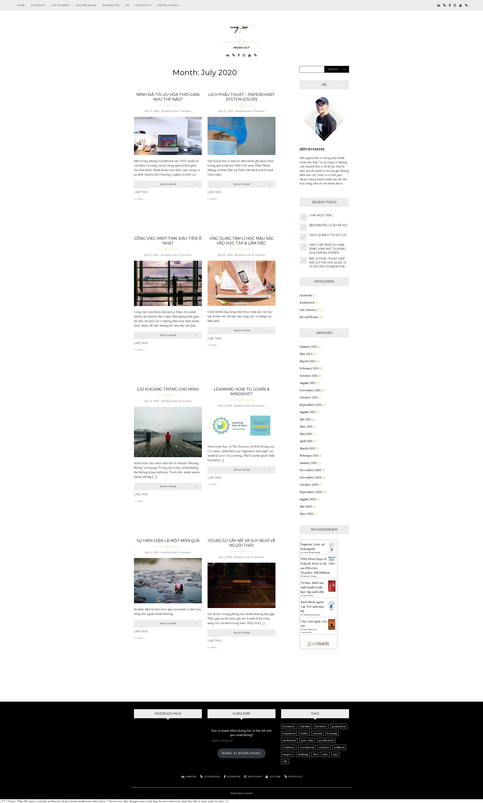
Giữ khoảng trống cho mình (168, 389)
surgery (288, 754)
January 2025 (308, 346)
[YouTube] (460, 5)
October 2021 (308, 397)
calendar (305, 726)
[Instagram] (454, 5)
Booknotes (110, 5)
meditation (289, 740)
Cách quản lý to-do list (328, 235)
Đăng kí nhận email (241, 753)
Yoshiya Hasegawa (311, 614)
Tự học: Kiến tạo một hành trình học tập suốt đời (312, 587)
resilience (289, 747)
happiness (289, 733)
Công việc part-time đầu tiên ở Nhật (168, 240)
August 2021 (307, 412)
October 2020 (309, 484)
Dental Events (168, 5)
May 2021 (306, 434)
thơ (315, 754)
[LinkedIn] (438, 5)
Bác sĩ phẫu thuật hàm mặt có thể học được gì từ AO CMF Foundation (327, 262)
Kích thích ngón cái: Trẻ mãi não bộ (312, 606)
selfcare (324, 747)
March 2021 (307, 448)
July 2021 (305, 419)
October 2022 (309, 376)
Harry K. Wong (309, 576)
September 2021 (310, 405)
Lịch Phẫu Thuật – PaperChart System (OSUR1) (241, 97)
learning (332, 733)
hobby (304, 733)
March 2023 (307, 361)
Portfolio (143, 5)
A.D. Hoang (308, 595)
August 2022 (307, 383)
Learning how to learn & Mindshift (241, 391)
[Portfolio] (466, 5)
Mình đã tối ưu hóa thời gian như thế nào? (167, 97)
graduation (339, 726)
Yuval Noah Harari (311, 552)
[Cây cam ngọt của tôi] (331, 624)
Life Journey (60, 5)
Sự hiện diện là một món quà (168, 540)
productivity (326, 740)
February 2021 (309, 455)
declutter (321, 726)
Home (21, 5)
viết (285, 761)
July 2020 (306, 506)
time (325, 754)
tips (335, 754)
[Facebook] (450, 5)
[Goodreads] (444, 5)
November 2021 (310, 390)
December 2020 (310, 470)
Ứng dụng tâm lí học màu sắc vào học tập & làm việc (241, 240)
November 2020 (310, 477)
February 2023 (309, 368)
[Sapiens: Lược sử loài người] (331, 547)
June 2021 (306, 426)
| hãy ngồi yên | (321, 215)
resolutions (307, 747)
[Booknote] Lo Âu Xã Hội (328, 225)
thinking (303, 754)
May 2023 (306, 354)
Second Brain (86, 5)
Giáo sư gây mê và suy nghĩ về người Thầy (241, 543)
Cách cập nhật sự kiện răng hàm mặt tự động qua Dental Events (327, 248)
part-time (307, 740)
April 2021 (306, 441)
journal (317, 733)
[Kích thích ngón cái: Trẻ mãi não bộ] (331, 605)
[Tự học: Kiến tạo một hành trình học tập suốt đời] (331, 586)
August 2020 (308, 499)
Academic (38, 5)
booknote (289, 726)
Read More (168, 184)
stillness (339, 747)
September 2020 (311, 492)
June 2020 (306, 514)
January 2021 (308, 463)
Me (127, 5)
